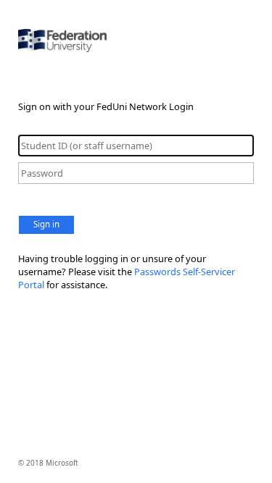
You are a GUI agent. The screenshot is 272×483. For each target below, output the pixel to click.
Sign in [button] (46, 224)
